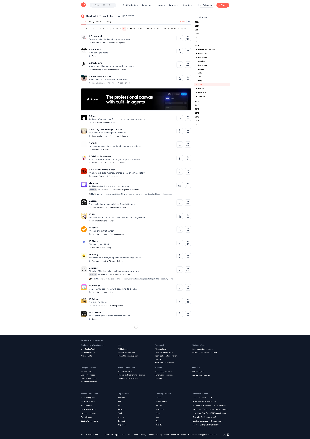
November (201, 57)
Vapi (120, 413)
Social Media (97, 136)
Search (158, 359)
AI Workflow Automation (164, 363)
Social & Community (126, 367)
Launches (146, 5)
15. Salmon (94, 299)
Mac (93, 306)
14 (131, 29)
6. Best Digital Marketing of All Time (105, 129)
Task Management (111, 69)
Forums (172, 5)
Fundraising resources (164, 375)
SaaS (104, 43)
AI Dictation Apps (88, 401)
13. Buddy (93, 254)
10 (117, 29)
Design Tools (97, 163)
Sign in (224, 5)
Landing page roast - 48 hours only (207, 421)
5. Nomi (92, 116)
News (160, 5)
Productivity (96, 69)
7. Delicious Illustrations (100, 156)
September (201, 65)
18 (144, 29)
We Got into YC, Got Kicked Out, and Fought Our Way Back (210, 409)
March (200, 88)
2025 (197, 26)
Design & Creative (88, 367)
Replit (158, 417)
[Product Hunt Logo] (83, 5)
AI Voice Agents (198, 371)
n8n (119, 401)
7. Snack (92, 143)
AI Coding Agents (88, 352)
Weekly (91, 21)
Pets (114, 123)
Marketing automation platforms (205, 352)
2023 (197, 34)
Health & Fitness (103, 123)
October (200, 61)
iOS (93, 123)
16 (137, 29)
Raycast (121, 421)
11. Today (93, 227)
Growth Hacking (121, 136)
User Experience (98, 83)
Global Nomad (124, 83)
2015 (197, 117)
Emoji (112, 221)
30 (185, 29)
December (201, 53)
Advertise (187, 5)
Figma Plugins (86, 417)
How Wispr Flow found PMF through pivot (209, 413)
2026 (197, 22)
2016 (197, 113)
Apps (117, 435)
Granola (121, 417)
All (189, 22)
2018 (197, 105)
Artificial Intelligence (117, 43)
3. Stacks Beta (95, 63)
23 (161, 29)
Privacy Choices (162, 435)
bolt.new (159, 405)
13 (127, 29)
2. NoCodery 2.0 (96, 49)
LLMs (120, 345)
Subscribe (207, 5)
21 (155, 29)
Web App (95, 43)
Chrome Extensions (99, 207)
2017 (197, 109)
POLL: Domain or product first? (205, 401)
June (199, 77)
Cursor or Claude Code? (202, 397)
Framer (158, 413)
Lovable (121, 397)
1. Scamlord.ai (95, 36)
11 (120, 29)
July (199, 73)
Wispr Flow (160, 409)
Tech (93, 56)
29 (182, 29)
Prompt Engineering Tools (128, 356)
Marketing (111, 83)
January (200, 96)
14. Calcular (94, 285)
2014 (197, 121)
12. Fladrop (94, 241)
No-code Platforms (88, 413)
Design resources (88, 375)
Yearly (108, 21)
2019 (197, 101)
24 (165, 29)
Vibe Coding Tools (88, 349)
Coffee (94, 319)
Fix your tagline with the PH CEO (206, 425)
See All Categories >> (201, 375)
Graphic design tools (89, 378)
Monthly (100, 21)
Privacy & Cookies (147, 435)
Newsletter (109, 435)
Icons (122, 163)
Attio (120, 405)
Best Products (129, 5)
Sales (103, 274)
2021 (197, 41)
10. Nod (92, 214)
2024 (197, 30)
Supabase (122, 425)
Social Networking (125, 371)
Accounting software (163, 371)
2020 (197, 45)
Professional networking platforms (131, 375)
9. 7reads (93, 201)
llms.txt (183, 435)
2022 (197, 38)
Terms (135, 435)
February (201, 92)
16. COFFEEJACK (97, 312)
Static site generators (89, 421)
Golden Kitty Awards (205, 49)
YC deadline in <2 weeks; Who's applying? (209, 405)
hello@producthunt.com (207, 435)
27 (175, 29)
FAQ (129, 435)
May (199, 81)
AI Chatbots (122, 349)
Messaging (96, 149)
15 (134, 29)
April (199, 84)
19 (148, 29)
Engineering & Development (92, 345)
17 (141, 29)
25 (168, 29)
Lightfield (93, 268)
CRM (128, 274)
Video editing (86, 371)
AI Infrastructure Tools (127, 352)
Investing (158, 378)
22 (158, 29)
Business (135, 190)
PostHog (121, 409)
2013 (197, 125)
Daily (83, 21)
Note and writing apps (164, 352)
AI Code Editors (87, 356)
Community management (128, 378)
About (123, 435)
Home (124, 69)
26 (172, 29)
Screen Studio (161, 401)
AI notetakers (160, 349)
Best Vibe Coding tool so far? (204, 417)
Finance (158, 367)
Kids (111, 292)
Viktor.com (94, 183)
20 (151, 29)
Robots (106, 149)
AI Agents (196, 367)
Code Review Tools (88, 409)
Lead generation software (202, 349)
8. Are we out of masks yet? (102, 169)
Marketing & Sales (199, 345)
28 (178, 29)
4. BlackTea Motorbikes (100, 76)
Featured (181, 22)
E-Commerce (112, 176)
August (200, 69)
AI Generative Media (89, 382)
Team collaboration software (166, 356)
